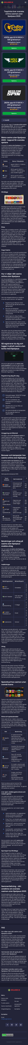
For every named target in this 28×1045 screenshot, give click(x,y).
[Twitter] (16, 1025)
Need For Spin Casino (14, 107)
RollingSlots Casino (14, 42)
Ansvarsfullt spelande (18, 1005)
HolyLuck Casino (14, 75)
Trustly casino (5, 1003)
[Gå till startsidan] (7, 2)
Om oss (16, 1001)
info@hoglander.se (6, 1019)
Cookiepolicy (18, 998)
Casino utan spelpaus (4, 999)
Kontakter (17, 1009)
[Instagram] (21, 1025)
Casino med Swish (6, 1006)
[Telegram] (7, 1025)
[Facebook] (12, 1025)
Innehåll (6, 120)
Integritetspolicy (6, 1009)
